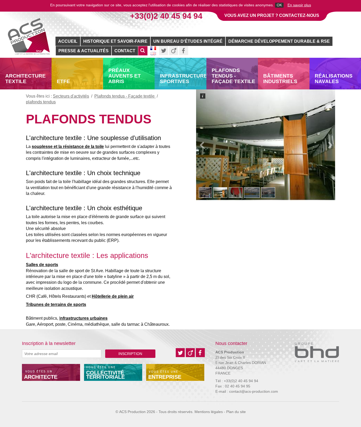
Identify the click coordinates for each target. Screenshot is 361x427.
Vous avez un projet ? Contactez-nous (271, 15)
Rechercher (142, 53)
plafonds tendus (88, 119)
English (153, 53)
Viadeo (173, 50)
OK (279, 5)
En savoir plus (299, 5)
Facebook (183, 50)
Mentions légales (209, 412)
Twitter (163, 50)
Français (153, 48)
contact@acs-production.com (253, 391)
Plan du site (236, 412)
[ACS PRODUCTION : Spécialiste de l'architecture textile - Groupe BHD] (29, 36)
